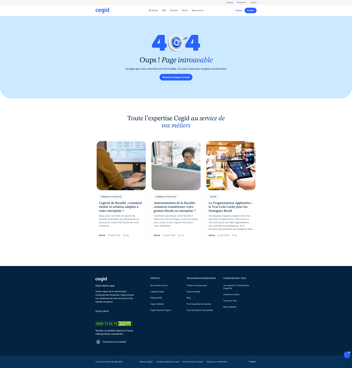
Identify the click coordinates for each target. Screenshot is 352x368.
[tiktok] (116, 316)
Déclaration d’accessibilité (193, 362)
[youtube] (103, 316)
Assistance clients (231, 294)
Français (252, 362)
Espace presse (193, 291)
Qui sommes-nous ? (159, 285)
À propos (229, 2)
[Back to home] (121, 10)
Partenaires (241, 2)
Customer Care (230, 300)
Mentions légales (146, 362)
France (254, 2)
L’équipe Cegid (157, 291)
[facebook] (123, 316)
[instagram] (110, 316)
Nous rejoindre (229, 307)
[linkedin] (96, 316)
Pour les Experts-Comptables (200, 310)
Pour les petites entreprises (199, 304)
